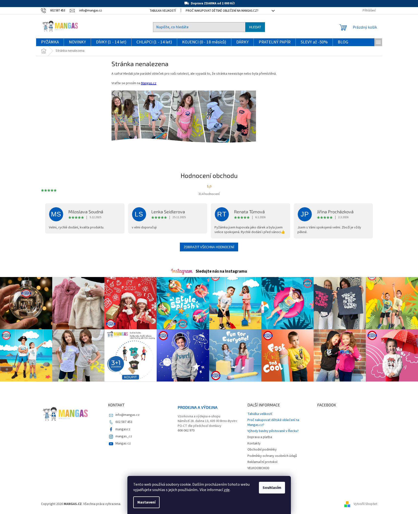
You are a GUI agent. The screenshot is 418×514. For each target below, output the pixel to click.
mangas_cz (123, 436)
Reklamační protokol (262, 462)
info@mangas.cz (127, 414)
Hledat (255, 27)
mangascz (122, 429)
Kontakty (254, 443)
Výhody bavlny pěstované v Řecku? (273, 431)
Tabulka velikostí (163, 11)
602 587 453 (123, 422)
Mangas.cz (148, 83)
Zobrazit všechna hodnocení (209, 247)
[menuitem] (50, 42)
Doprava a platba (259, 437)
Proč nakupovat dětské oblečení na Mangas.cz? (222, 11)
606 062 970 (186, 430)
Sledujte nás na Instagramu (221, 271)
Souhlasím (272, 487)
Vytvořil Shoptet (365, 504)
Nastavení (146, 502)
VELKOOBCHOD (258, 468)
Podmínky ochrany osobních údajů (272, 455)
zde (227, 490)
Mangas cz (123, 443)
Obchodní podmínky (262, 449)
